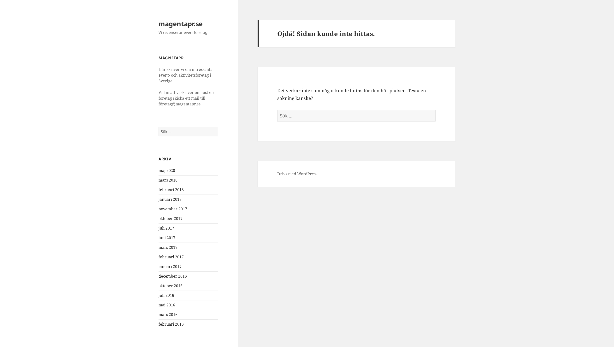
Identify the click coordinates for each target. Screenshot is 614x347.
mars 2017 (168, 247)
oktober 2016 (171, 285)
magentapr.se (181, 23)
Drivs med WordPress (297, 174)
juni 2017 (167, 237)
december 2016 (173, 276)
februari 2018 (171, 189)
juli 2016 (166, 295)
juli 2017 (166, 228)
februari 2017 (171, 257)
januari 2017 (170, 266)
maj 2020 (167, 170)
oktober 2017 (171, 218)
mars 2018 (168, 180)
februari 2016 (171, 324)
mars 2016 (168, 314)
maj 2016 (167, 305)
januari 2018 (170, 199)
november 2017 (173, 209)
